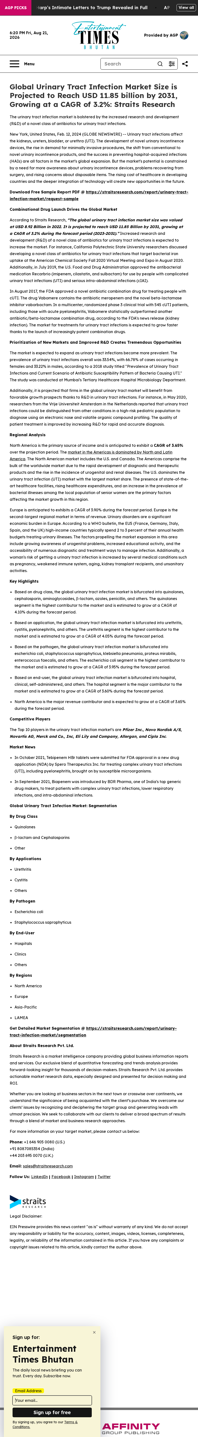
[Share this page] (185, 64)
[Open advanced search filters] (171, 63)
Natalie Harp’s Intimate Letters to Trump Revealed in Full (83, 7)
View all (186, 7)
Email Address (28, 1390)
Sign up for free (52, 1412)
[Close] (94, 1332)
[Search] (160, 63)
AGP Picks (16, 7)
